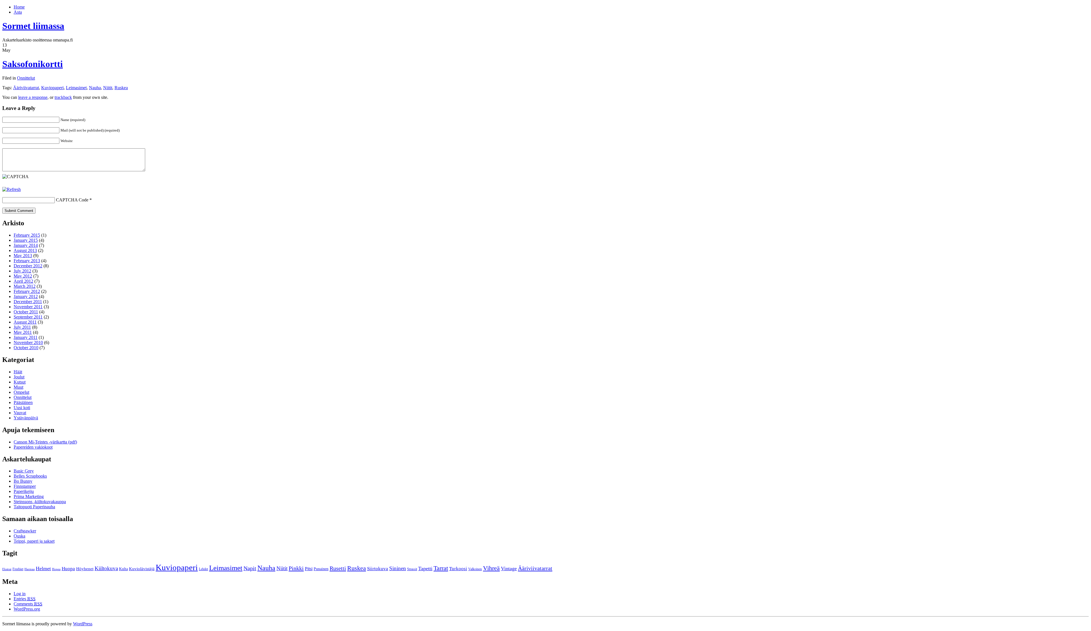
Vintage (509, 568)
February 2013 (27, 260)
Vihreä (491, 568)
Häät (18, 371)
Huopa (68, 568)
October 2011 (26, 311)
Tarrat (441, 568)
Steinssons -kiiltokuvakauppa (40, 501)
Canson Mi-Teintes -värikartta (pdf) (45, 442)
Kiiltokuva (106, 568)
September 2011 (28, 317)
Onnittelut (26, 78)
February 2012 (27, 291)
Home (19, 7)
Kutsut (20, 382)
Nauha (95, 87)
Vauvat (20, 412)
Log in (20, 593)
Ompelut (21, 392)
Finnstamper (25, 486)
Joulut (19, 376)
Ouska (19, 536)
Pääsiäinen (23, 402)
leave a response (32, 97)
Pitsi (309, 568)
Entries (25, 598)
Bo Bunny (23, 481)
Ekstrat (6, 569)
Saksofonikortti (32, 64)
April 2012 (23, 281)
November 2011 (28, 306)
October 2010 (26, 347)
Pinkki (296, 568)
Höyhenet (84, 569)
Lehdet (203, 569)
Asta (18, 12)
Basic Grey (24, 470)
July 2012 (22, 270)
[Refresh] (11, 189)
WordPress (82, 623)
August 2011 (25, 322)
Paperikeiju (24, 491)
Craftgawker (25, 530)
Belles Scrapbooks (30, 476)
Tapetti (425, 568)
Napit (249, 568)
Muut (18, 387)
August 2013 (25, 250)
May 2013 (23, 255)
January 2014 (26, 245)
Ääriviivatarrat (26, 87)
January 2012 (26, 296)
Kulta (123, 569)
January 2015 (26, 240)
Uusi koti (22, 407)
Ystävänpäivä (26, 417)
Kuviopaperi (52, 87)
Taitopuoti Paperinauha (34, 506)
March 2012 (25, 286)
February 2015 (27, 235)
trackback (63, 97)
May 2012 (23, 276)
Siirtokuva (377, 568)
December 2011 (28, 301)
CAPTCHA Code (72, 199)
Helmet (43, 568)
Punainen (321, 569)
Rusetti (338, 568)
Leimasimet (76, 87)
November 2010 (28, 342)
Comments (28, 603)
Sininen (397, 568)
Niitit (107, 87)
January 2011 (26, 337)
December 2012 (28, 265)
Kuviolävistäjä (142, 569)
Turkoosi (458, 568)
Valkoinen (475, 569)
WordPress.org (27, 609)
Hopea (56, 569)
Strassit (412, 569)
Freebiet (18, 569)
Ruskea (121, 87)
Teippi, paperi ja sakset (34, 541)
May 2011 (23, 332)
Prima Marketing (29, 496)
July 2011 (22, 327)
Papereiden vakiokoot (33, 447)
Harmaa (29, 569)
